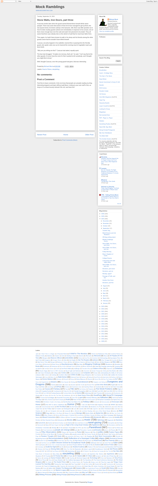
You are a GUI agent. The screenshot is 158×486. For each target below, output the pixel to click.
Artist (65, 360)
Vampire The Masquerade (64, 468)
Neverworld (40, 425)
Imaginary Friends (102, 404)
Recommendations (56, 438)
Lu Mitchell (76, 411)
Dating (90, 377)
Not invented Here (104, 115)
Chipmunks (109, 368)
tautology (46, 458)
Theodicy (85, 462)
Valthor (51, 468)
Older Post (89, 135)
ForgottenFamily (46, 391)
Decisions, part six (107, 271)
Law (75, 408)
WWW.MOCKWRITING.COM (44, 10)
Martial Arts (99, 413)
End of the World (102, 384)
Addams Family (40, 356)
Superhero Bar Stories (96, 454)
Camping (117, 366)
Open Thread (69, 427)
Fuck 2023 (118, 391)
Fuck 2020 (92, 391)
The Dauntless (87, 460)
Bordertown (55, 366)
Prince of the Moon (48, 434)
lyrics (114, 411)
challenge (77, 368)
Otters (85, 427)
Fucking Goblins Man (69, 393)
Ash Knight (72, 360)
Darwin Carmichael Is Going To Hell (109, 82)
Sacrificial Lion (45, 442)
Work (120, 472)
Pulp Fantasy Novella (90, 434)
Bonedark (117, 364)
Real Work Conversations (103, 436)
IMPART (113, 404)
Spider (78, 451)
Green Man (75, 397)
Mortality (38, 420)
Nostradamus (112, 425)
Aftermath (88, 356)
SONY (43, 451)
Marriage (79, 413)
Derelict (101, 85)
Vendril (103, 468)
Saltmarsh (94, 442)
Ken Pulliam (48, 408)
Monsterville (97, 417)
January (105, 303)
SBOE (37, 444)
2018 (103, 318)
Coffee (120, 371)
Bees (98, 362)
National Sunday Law (60, 423)
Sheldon (101, 121)
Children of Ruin (97, 368)
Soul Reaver (55, 451)
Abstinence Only (103, 354)
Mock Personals (71, 417)
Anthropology (104, 358)
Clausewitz (86, 371)
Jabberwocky (108, 406)
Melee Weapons (48, 415)
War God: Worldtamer (105, 133)
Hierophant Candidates (104, 399)
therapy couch (95, 462)
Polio (94, 432)
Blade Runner (55, 364)
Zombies (88, 474)
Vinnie (119, 468)
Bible (114, 362)
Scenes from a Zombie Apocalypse (57, 444)
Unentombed (71, 466)
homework (96, 402)
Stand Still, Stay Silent (105, 127)
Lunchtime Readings (87, 411)
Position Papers (114, 432)
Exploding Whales (88, 387)
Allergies (44, 358)
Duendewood (82, 382)
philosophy (97, 430)
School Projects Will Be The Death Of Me (80, 444)
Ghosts (38, 395)
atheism (95, 360)
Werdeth (110, 470)
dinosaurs (59, 379)
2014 (103, 329)
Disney (72, 379)
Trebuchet (62, 466)
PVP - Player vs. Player (106, 118)
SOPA (48, 451)
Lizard (115, 408)
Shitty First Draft (68, 449)
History (38, 402)
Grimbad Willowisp (91, 397)
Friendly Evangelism (79, 391)
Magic (48, 413)
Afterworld (97, 356)
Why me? (85, 472)
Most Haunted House (48, 420)
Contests (46, 375)
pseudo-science (76, 434)
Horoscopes (115, 402)
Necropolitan (111, 423)
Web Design (93, 470)
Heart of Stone (47, 69)
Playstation (72, 432)
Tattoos (39, 458)
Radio (99, 434)
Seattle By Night (50, 447)
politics (101, 432)
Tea (66, 458)
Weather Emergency (82, 470)
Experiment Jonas (77, 387)
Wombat (105, 472)
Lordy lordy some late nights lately (108, 261)
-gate (37, 354)
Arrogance (47, 360)
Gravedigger (50, 397)
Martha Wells (89, 413)
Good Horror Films (84, 395)
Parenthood (95, 427)
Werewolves (118, 470)
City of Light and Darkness (73, 371)
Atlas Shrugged (105, 360)
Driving (73, 382)
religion (102, 438)
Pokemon (87, 432)
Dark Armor (62, 377)
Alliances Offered (56, 358)
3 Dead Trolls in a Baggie (47, 354)
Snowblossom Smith (101, 449)
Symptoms (98, 456)
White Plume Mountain (55, 472)
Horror (38, 404)
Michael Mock (113, 19)
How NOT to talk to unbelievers (55, 404)
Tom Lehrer (89, 464)
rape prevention (69, 436)
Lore (44, 411)
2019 (103, 316)
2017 (103, 321)
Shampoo (40, 449)
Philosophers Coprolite (86, 430)
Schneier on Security (107, 186)
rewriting (51, 440)
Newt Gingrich (55, 425)
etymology (50, 387)
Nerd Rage (119, 423)
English (113, 384)
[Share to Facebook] (71, 66)
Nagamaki (110, 420)
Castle (57, 368)
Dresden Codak (103, 91)
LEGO (88, 408)
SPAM (63, 451)
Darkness (83, 377)
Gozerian (42, 397)
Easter (60, 384)
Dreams (54, 382)
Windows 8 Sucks (96, 472)
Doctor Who (98, 379)
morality (117, 417)
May (104, 293)
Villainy (111, 468)
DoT (116, 379)
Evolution (67, 387)
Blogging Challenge (92, 364)
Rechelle (118, 436)
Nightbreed (95, 425)
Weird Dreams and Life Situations (109, 233)
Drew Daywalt (64, 382)
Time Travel (74, 464)
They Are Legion (106, 462)
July (104, 288)
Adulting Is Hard (71, 356)
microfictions (80, 415)
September (106, 228)
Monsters (87, 417)
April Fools (39, 360)
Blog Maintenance (67, 364)
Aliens (105, 356)
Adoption (57, 356)
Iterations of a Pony (96, 406)
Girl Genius (102, 94)
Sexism (68, 447)
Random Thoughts (47, 436)
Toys (102, 464)
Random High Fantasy (110, 434)
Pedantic (38, 430)
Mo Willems (62, 417)
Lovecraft (67, 411)
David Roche (97, 377)
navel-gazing (94, 422)
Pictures (113, 430)
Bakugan (52, 362)
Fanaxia (47, 389)
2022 (103, 309)
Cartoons (51, 368)
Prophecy (67, 434)
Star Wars (116, 451)
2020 (103, 314)
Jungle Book (39, 408)
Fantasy (56, 389)
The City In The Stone (105, 76)
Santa (100, 442)
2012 (103, 333)
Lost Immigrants (52, 411)
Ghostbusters (117, 393)
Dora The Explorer (108, 379)
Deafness (113, 377)
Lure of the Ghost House (102, 411)
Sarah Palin (108, 442)
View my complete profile (106, 31)
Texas (50, 460)
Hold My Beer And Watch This (71, 402)
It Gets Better (84, 406)
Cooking (53, 375)
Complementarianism (75, 373)
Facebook (98, 387)
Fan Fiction (39, 389)
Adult (63, 356)
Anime (80, 358)
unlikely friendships (99, 466)
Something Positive (104, 124)
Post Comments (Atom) (69, 140)
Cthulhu (106, 375)
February (106, 300)
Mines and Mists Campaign (105, 415)
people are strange (62, 430)
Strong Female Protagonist (107, 130)
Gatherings (88, 393)
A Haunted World (62, 354)
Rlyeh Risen (88, 440)
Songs (37, 451)
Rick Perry (70, 440)
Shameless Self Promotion (115, 447)
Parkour (110, 427)
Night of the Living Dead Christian (77, 425)
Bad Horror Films (43, 362)
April (104, 295)
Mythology (100, 420)
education (73, 384)
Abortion (93, 354)
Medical (38, 415)
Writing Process (45, 475)
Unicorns (79, 466)
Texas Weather (58, 460)
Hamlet (114, 397)
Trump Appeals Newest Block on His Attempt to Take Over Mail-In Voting (110, 198)
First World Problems (104, 389)
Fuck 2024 (38, 393)
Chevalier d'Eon (86, 368)
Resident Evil (42, 440)
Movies (70, 420)
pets (76, 430)
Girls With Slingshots (105, 97)
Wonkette (104, 157)
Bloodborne (109, 364)
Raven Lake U (80, 436)
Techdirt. (104, 168)
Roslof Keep (98, 440)
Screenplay (40, 447)
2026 (103, 213)
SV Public (69, 456)
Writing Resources (76, 474)
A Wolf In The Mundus (78, 354)
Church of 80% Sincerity (56, 371)
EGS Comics (103, 88)
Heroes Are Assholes (89, 399)
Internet (52, 406)
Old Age (54, 427)
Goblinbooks (67, 395)
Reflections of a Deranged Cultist (82, 438)
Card (45, 368)
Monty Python (108, 417)
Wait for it (50, 470)
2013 (103, 331)
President (38, 434)
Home (65, 135)
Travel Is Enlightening (50, 466)
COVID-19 (73, 375)
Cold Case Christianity (44, 373)
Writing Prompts (62, 474)
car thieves (39, 368)
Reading (89, 436)
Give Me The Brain (56, 395)
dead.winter (106, 377)
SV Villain (89, 456)
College (55, 373)
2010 (103, 338)
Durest (53, 384)
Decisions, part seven (108, 268)
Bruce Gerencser (88, 366)
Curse (46, 377)
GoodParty (98, 395)
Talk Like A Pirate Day (110, 456)
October (105, 226)
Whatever (104, 180)
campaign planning (106, 366)
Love (60, 411)
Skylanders (78, 449)
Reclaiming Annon (41, 438)
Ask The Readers (84, 360)
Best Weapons (106, 362)
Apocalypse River (115, 358)
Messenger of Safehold (68, 415)
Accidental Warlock (115, 354)
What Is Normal (42, 472)
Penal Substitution (48, 430)
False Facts (116, 387)
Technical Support (82, 458)
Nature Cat (83, 423)
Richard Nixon (61, 440)
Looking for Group (104, 109)
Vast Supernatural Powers (92, 468)
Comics (63, 373)
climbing (104, 371)
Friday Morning (106, 251)
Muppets (79, 420)
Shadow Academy (78, 447)
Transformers (109, 464)
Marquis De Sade (69, 413)
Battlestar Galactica (80, 362)
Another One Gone (107, 280)
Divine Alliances (80, 379)
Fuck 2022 (109, 391)
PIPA (119, 430)
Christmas (118, 368)
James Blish (117, 406)
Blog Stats (80, 364)
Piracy (37, 432)
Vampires (79, 468)
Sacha (37, 442)
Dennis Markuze (47, 379)
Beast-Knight (90, 362)
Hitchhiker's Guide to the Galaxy (52, 402)
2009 (103, 341)
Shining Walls (55, 449)
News (47, 425)
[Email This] (66, 66)
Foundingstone (57, 391)
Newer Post (41, 135)
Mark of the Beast (57, 413)
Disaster (66, 379)
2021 (103, 311)
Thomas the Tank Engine (61, 464)
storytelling (55, 69)
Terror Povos (42, 460)
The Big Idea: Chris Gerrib (108, 181)
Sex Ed (61, 447)
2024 (103, 218)
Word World (113, 472)
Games (79, 393)
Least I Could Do (104, 106)
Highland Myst (117, 399)
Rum (119, 440)
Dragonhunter (44, 382)
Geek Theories (97, 393)
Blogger (90, 482)
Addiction (49, 356)
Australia (114, 360)
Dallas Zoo (53, 377)
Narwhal (50, 423)
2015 (103, 326)
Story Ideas (56, 454)
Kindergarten (67, 408)
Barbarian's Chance (62, 362)
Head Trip (102, 100)
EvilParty (58, 387)
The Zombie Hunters (105, 139)
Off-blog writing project (109, 237)
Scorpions (119, 444)
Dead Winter (103, 79)
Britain (79, 366)
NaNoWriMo (42, 423)
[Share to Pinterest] (73, 66)
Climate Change (96, 371)
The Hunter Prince (60, 462)
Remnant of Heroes (116, 438)
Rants (59, 436)
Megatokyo (102, 112)
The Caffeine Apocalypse (72, 460)
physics (107, 430)
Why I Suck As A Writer (72, 472)
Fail (105, 387)
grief (81, 397)
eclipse (66, 384)
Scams (43, 444)
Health (68, 399)
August (105, 286)
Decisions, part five (107, 282)
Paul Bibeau (117, 427)
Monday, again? (107, 273)
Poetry (79, 432)
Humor (70, 404)
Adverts (81, 356)
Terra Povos (118, 458)
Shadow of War (92, 447)
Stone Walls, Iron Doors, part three (109, 244)
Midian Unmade (90, 415)
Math (108, 413)
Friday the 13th (67, 391)
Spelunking (71, 451)
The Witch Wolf (103, 136)
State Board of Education (43, 454)
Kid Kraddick (57, 408)
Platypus (64, 432)
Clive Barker (112, 371)
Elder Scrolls (81, 384)
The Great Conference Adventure (103, 460)
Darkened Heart (75, 377)
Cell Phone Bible (66, 368)
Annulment (95, 358)
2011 (102, 336)
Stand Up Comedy (99, 451)
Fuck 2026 (46, 393)
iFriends (92, 404)
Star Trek (108, 451)
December (106, 221)
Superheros (110, 454)
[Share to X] (69, 66)
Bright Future (71, 366)
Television (109, 458)
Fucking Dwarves (56, 393)
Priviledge (59, 434)
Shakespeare (101, 447)
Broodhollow (102, 70)
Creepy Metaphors (86, 375)
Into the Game (73, 406)
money (80, 417)
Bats (71, 362)
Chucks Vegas (43, 371)
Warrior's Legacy (61, 470)
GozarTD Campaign (114, 395)
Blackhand (47, 364)
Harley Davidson (48, 399)
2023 (103, 306)
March (105, 298)
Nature (76, 423)
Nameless (119, 420)
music (87, 419)
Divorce (90, 379)
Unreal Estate (110, 466)
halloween (104, 397)
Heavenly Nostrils (104, 103)
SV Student (78, 456)
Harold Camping (59, 399)
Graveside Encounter (63, 397)
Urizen (44, 468)
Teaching (72, 458)
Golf (74, 395)
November (106, 223)
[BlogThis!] (67, 66)
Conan (96, 373)
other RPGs (78, 427)
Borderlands (46, 366)
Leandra (81, 408)
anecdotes (69, 358)
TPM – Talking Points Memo (109, 195)
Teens (102, 458)
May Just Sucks (116, 413)
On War (61, 427)
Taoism (120, 456)
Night (62, 425)
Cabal (96, 366)
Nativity (70, 423)
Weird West (102, 470)
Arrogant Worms (57, 360)
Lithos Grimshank (106, 408)
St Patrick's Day (87, 451)
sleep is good (88, 449)
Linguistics (95, 408)
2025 (103, 216)
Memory (57, 415)
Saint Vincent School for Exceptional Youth (68, 443)
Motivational (60, 420)
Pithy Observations (48, 432)
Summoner (84, 454)
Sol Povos (114, 449)
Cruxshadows (97, 375)
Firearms (90, 389)
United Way (87, 466)
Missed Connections (49, 417)
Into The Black (61, 406)
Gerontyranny (107, 393)
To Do (81, 464)
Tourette (97, 464)
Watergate (72, 470)
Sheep (46, 449)
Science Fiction (109, 444)
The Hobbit (48, 462)
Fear (66, 389)
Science (97, 444)
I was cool (84, 404)
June (104, 290)
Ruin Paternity (110, 440)
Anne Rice (87, 358)
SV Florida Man (58, 456)
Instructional (45, 406)
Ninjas (104, 425)
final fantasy (82, 389)
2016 (103, 323)
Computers (86, 373)
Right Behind (78, 440)
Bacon (120, 360)
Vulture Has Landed (41, 470)
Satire (115, 443)
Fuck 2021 (100, 391)
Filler (72, 389)
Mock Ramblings (50, 7)
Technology (93, 458)
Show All (119, 203)
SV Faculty (47, 456)
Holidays (86, 402)
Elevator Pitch (90, 384)
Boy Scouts (63, 366)
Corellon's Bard (63, 375)
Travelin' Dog (106, 230)
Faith (109, 387)
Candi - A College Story (106, 73)
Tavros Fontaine (56, 458)
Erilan (42, 387)
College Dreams (107, 258)
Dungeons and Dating (99, 382)
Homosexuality (105, 402)
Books (38, 366)
